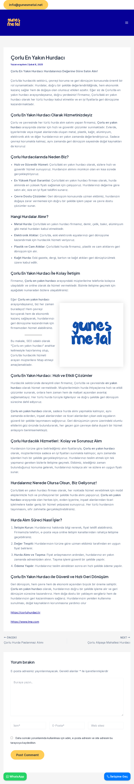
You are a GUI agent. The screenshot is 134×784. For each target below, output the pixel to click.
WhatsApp (16, 776)
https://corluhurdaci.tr (25, 612)
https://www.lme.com (25, 621)
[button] (25, 4)
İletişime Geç (119, 776)
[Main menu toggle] (127, 23)
